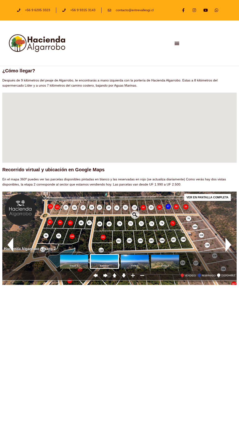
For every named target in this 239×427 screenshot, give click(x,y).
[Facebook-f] (183, 10)
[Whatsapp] (216, 10)
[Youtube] (205, 10)
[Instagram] (194, 10)
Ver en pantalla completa (207, 197)
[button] (177, 43)
